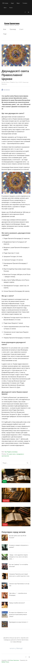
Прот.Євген (6, 82)
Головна (25, 3)
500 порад (5, 3)
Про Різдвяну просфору (9, 452)
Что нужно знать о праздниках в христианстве (13, 455)
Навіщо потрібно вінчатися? (17, 603)
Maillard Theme (5, 662)
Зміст (5, 7)
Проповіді (13, 29)
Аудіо (12, 3)
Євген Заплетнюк (14, 660)
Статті (21, 29)
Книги (10, 7)
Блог (4, 29)
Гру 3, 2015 (19, 82)
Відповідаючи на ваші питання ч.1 (18, 622)
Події (4, 34)
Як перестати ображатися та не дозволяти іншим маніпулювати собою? (18, 614)
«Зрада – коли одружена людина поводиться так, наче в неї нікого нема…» (18, 557)
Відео (18, 3)
